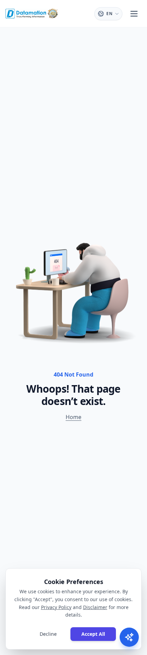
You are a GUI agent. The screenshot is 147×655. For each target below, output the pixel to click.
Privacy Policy (56, 607)
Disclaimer (95, 607)
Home (73, 417)
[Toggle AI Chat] (129, 637)
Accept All (93, 634)
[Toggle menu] (134, 13)
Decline (48, 634)
